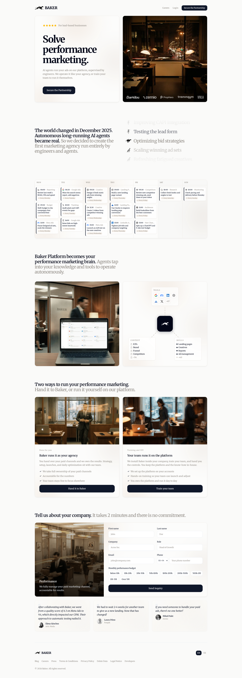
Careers (165, 8)
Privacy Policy (87, 661)
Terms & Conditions (68, 661)
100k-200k (168, 573)
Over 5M (126, 579)
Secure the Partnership (194, 8)
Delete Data (102, 661)
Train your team (165, 488)
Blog (37, 661)
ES (204, 653)
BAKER (51, 7)
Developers (130, 661)
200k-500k (182, 573)
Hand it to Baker (77, 488)
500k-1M (197, 573)
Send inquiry (155, 588)
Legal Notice (116, 661)
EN (198, 653)
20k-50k (140, 573)
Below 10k (114, 573)
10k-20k (128, 573)
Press (53, 661)
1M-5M (113, 579)
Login (175, 8)
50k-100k (153, 573)
